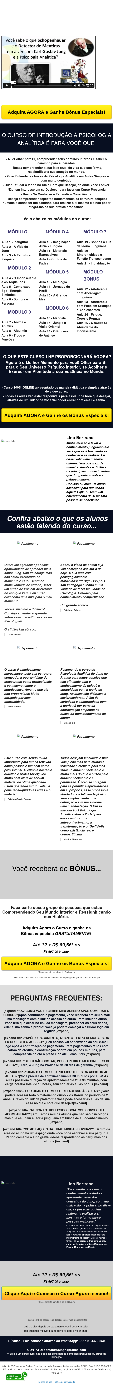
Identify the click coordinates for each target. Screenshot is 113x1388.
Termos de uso (45, 1381)
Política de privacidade (64, 1381)
